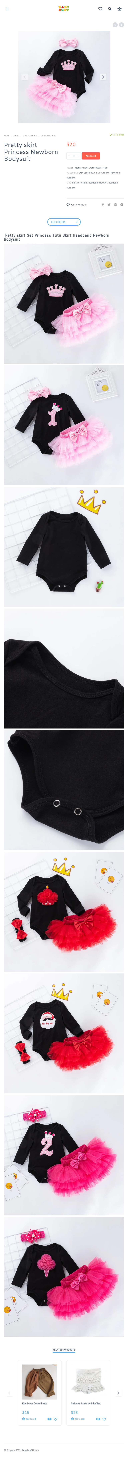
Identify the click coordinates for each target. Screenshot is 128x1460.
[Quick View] (49, 1419)
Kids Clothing (30, 135)
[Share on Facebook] (102, 204)
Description (58, 221)
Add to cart (91, 155)
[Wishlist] (100, 8)
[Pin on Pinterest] (114, 204)
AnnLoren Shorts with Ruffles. (86, 1403)
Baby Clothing (86, 173)
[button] (7, 9)
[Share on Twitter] (108, 204)
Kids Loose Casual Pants (34, 1403)
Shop (16, 135)
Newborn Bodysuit (98, 183)
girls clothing (80, 183)
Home (6, 135)
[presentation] (25, 77)
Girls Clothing (48, 135)
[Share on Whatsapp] (121, 204)
